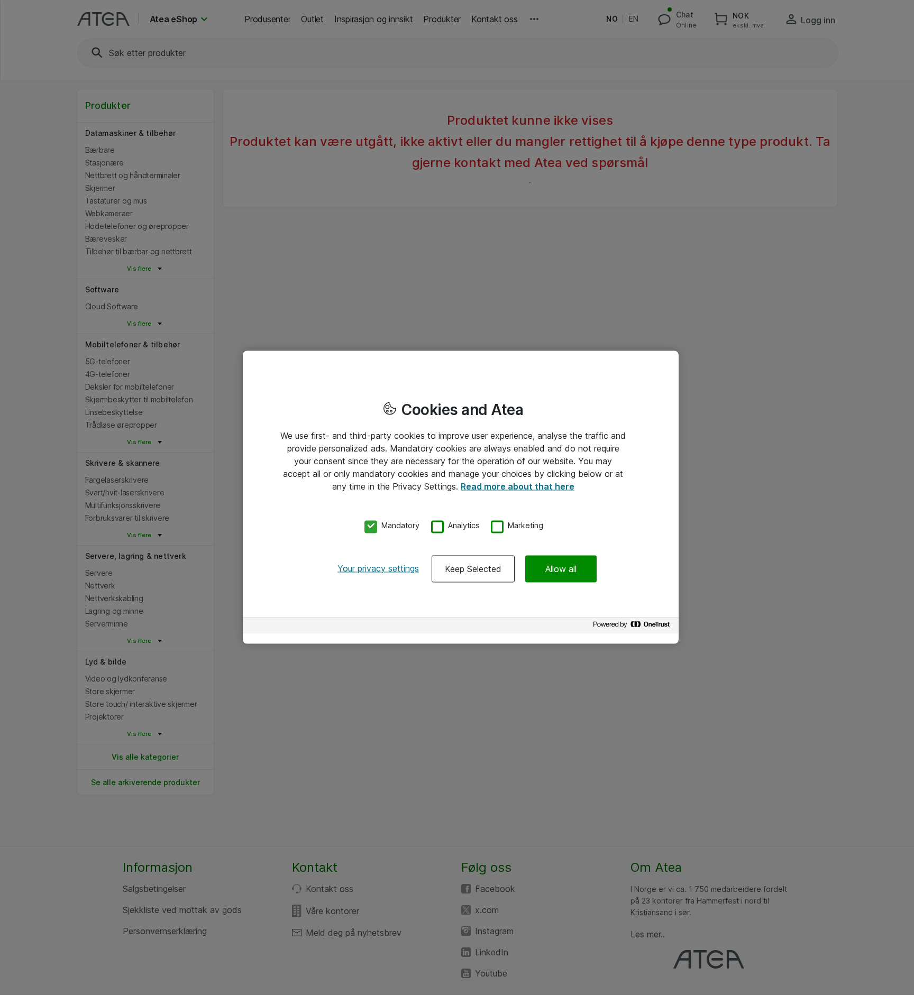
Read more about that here (517, 486)
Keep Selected (473, 568)
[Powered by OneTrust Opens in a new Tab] (633, 626)
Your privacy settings (378, 568)
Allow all (561, 568)
